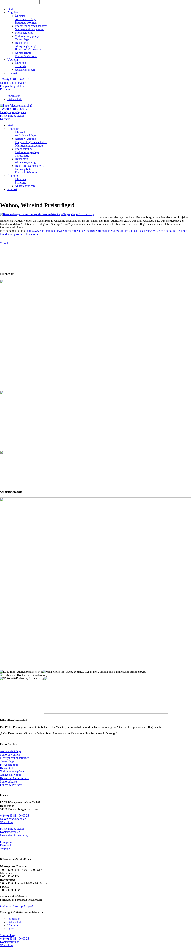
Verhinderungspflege (27, 36)
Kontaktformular (10, 832)
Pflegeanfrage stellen (12, 86)
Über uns (12, 59)
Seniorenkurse (8, 781)
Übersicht (20, 15)
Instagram (6, 842)
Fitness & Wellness (26, 56)
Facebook (6, 845)
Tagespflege (22, 39)
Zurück (4, 243)
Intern (10, 928)
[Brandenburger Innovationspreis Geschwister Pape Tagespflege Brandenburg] (47, 214)
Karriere (5, 89)
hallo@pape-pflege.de (13, 82)
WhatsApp (6, 822)
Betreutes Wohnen (26, 22)
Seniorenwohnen (10, 754)
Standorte (20, 66)
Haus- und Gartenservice (29, 49)
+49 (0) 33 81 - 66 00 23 (14, 79)
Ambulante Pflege (25, 19)
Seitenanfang (7, 935)
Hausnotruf (21, 42)
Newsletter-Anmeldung (14, 835)
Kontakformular (9, 941)
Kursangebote (23, 52)
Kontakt (12, 73)
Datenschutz (14, 99)
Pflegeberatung (24, 32)
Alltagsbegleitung (25, 46)
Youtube (5, 848)
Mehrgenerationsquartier (29, 29)
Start (10, 9)
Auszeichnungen (25, 69)
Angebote (13, 12)
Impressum (13, 95)
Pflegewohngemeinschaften (31, 25)
